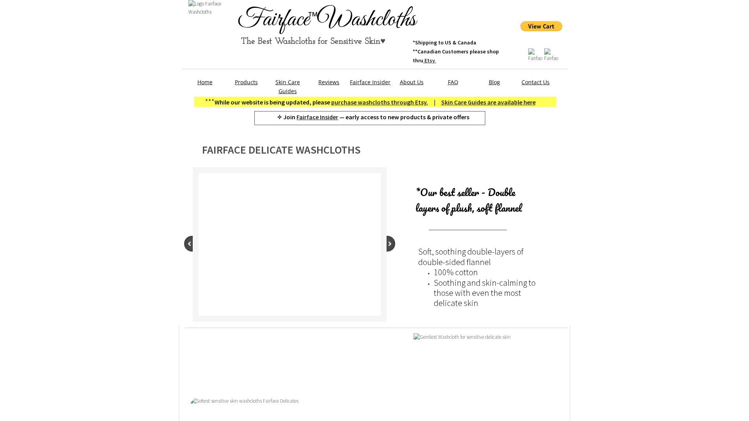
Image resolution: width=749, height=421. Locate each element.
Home (205, 82)
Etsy (429, 60)
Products (246, 82)
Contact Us (536, 82)
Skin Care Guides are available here (488, 102)
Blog (494, 82)
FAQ (453, 82)
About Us (412, 82)
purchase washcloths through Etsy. (379, 102)
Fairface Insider (317, 117)
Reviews (328, 82)
